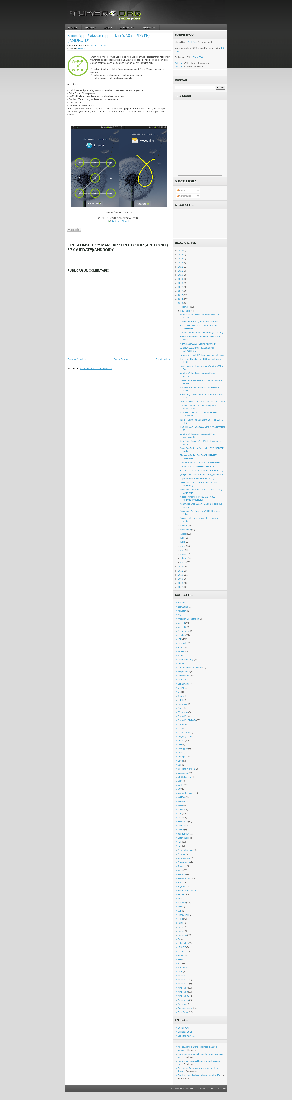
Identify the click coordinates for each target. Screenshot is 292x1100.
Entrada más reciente (77, 359)
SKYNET (182, 894)
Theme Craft (205, 1088)
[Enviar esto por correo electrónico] (69, 230)
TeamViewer (183, 915)
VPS (180, 963)
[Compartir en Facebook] (79, 230)
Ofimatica (182, 826)
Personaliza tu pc (185, 850)
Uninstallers (183, 943)
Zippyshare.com (185, 1008)
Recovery (182, 866)
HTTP (180, 728)
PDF (180, 846)
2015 (180, 295)
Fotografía (182, 704)
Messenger (183, 773)
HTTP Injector (184, 732)
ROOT (180, 882)
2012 (180, 567)
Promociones (184, 862)
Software (182, 903)
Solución (179, 63)
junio (182, 542)
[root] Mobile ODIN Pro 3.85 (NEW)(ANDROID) (201, 474)
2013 (180, 303)
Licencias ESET (185, 1032)
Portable (181, 854)
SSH (180, 907)
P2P (179, 842)
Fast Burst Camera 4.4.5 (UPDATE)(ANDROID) (201, 470)
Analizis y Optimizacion (188, 619)
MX (179, 789)
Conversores (183, 676)
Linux (180, 761)
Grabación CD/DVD (187, 720)
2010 (180, 575)
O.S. (179, 813)
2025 (180, 255)
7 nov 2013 (94, 45)
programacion (184, 858)
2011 (180, 571)
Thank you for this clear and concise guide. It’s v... (200, 1075)
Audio (180, 647)
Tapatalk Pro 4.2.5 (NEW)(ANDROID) (197, 478)
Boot (180, 655)
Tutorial (181, 931)
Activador (182, 603)
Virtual (181, 955)
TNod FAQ (198, 57)
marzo (183, 554)
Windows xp (183, 1000)
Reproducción (184, 878)
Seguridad (182, 886)
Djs (179, 692)
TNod (180, 919)
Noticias (181, 809)
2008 (180, 583)
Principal (72, 27)
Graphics (182, 724)
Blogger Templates (218, 1088)
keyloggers (183, 749)
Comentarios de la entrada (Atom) (96, 368)
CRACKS (182, 680)
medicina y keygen (186, 769)
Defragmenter (184, 684)
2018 (180, 283)
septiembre (185, 530)
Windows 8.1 (183, 996)
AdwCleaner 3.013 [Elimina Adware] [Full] (199, 344)
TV (179, 939)
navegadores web (186, 793)
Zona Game (183, 1012)
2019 (180, 279)
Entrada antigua (163, 359)
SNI (179, 898)
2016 (180, 291)
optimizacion (183, 834)
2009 (180, 579)
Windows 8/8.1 (127, 27)
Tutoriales (182, 935)
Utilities (181, 951)
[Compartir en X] (76, 230)
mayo (183, 546)
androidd (182, 627)
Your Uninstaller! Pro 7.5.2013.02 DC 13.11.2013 (202, 401)
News (180, 805)
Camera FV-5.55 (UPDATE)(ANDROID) (198, 466)
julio (182, 538)
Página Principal (121, 359)
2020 (180, 275)
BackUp (181, 651)
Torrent (181, 923)
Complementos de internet (190, 667)
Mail (179, 765)
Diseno (181, 688)
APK (180, 639)
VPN (180, 959)
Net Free (182, 797)
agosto (183, 534)
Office (180, 817)
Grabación (182, 716)
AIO (179, 615)
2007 (180, 587)
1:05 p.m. (103, 45)
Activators (182, 611)
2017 (180, 287)
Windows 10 (149, 27)
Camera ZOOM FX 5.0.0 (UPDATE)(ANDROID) (201, 333)
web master (183, 967)
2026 (180, 250)
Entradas (183, 190)
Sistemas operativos (187, 890)
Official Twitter (184, 1028)
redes (180, 870)
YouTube (182, 1004)
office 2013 (183, 821)
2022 (180, 267)
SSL (179, 911)
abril (182, 550)
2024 (180, 259)
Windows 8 (183, 992)
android (82, 48)
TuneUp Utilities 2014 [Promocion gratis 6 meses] (202, 355)
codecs (181, 663)
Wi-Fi (180, 971)
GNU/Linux (183, 712)
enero (183, 562)
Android (108, 27)
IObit (180, 744)
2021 (180, 271)
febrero (183, 558)
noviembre (185, 311)
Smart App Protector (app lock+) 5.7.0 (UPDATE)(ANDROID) (108, 37)
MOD (180, 781)
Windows (182, 976)
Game (180, 708)
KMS (180, 753)
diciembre (185, 307)
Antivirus (182, 635)
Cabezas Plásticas (186, 1036)
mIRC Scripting (184, 777)
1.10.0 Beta (192, 42)
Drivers (181, 696)
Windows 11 (183, 984)
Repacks (182, 874)
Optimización (184, 838)
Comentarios (185, 196)
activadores (183, 607)
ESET (180, 700)
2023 (180, 263)
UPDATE (182, 947)
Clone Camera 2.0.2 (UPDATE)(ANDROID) (200, 462)
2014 (180, 299)
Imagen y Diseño (185, 736)
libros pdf (182, 757)
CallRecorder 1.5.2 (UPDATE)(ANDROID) (199, 321)
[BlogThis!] (72, 230)
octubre (183, 526)
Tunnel (181, 927)
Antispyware (183, 631)
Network (181, 801)
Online (181, 830)
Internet (181, 740)
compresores (184, 672)
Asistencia (182, 643)
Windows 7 (90, 27)
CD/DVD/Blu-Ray (185, 659)
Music (180, 785)
